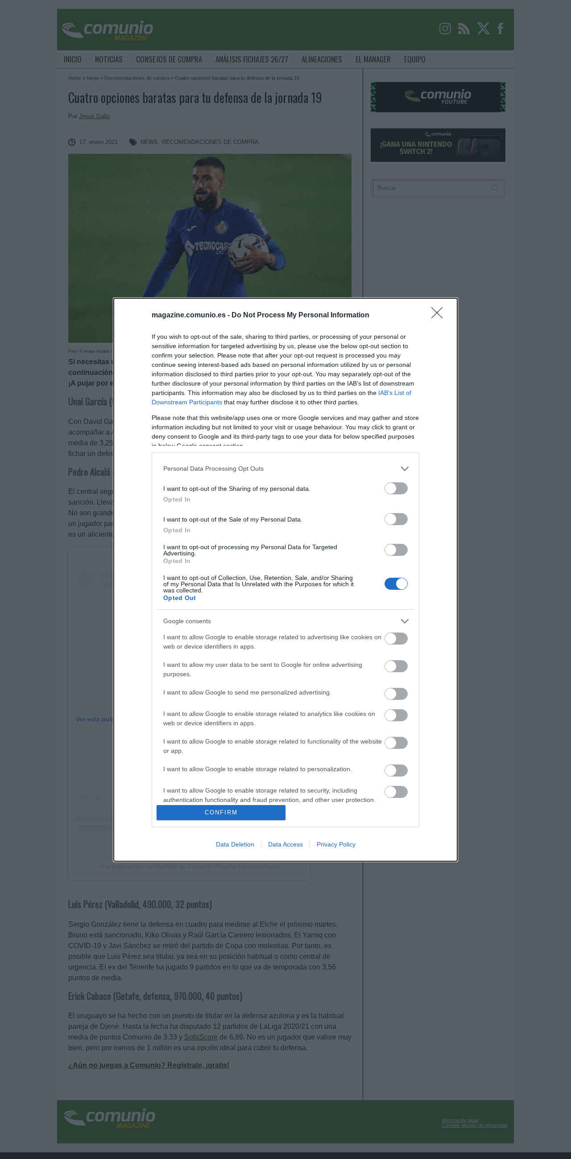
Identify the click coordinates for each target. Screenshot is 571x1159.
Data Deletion (235, 844)
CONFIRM (221, 812)
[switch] (396, 488)
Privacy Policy (336, 844)
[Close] (439, 315)
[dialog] (285, 579)
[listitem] (285, 468)
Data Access (285, 844)
